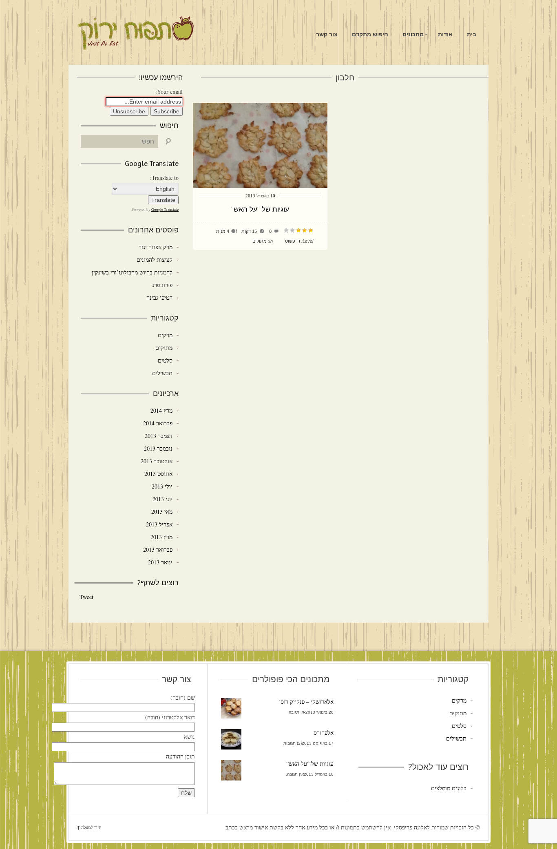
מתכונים (413, 34)
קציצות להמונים (154, 259)
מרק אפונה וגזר (155, 247)
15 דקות (249, 231)
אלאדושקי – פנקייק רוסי (306, 701)
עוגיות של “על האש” (260, 209)
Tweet (86, 597)
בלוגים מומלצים (448, 788)
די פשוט (292, 241)
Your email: (169, 91)
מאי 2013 (161, 511)
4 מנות (222, 231)
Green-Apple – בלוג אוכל (135, 33)
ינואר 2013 (160, 562)
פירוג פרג (162, 285)
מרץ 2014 (161, 410)
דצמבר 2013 (158, 436)
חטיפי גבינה (159, 297)
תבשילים (162, 373)
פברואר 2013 (157, 549)
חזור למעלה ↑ (89, 827)
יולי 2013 (162, 486)
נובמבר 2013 (158, 448)
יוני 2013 (162, 499)
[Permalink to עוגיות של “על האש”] (260, 186)
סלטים (165, 360)
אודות (445, 34)
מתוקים (259, 241)
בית (471, 34)
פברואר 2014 (157, 423)
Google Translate (165, 209)
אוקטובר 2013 (156, 461)
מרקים (165, 335)
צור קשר (327, 34)
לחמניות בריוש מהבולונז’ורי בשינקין (132, 272)
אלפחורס (324, 732)
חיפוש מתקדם (370, 34)
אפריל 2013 (159, 524)
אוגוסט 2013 (158, 474)
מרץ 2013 (161, 537)
